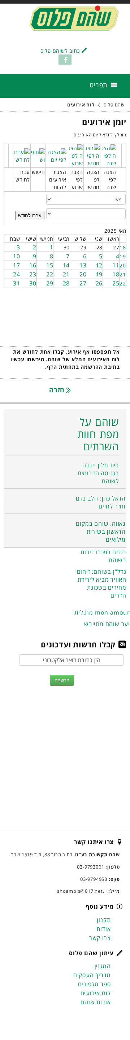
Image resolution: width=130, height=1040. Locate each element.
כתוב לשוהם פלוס (60, 50)
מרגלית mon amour (102, 612)
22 (49, 274)
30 (32, 283)
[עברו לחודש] (22, 155)
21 (123, 274)
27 (83, 283)
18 (123, 247)
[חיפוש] (38, 155)
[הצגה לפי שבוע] (75, 155)
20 (123, 265)
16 (32, 265)
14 (66, 265)
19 (123, 256)
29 (49, 283)
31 (16, 283)
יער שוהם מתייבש (107, 624)
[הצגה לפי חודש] (92, 155)
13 (83, 265)
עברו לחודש (30, 215)
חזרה (58, 389)
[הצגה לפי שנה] (108, 155)
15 (49, 265)
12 (99, 265)
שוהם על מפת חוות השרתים (98, 434)
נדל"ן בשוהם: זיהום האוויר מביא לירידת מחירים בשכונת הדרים (101, 583)
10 (16, 256)
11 (116, 265)
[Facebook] (113, 1017)
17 (16, 265)
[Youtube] (86, 1017)
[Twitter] (100, 1017)
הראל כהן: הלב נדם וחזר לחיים (101, 502)
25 (116, 283)
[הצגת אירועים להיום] (56, 155)
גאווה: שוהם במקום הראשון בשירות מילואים (101, 531)
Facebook (65, 59)
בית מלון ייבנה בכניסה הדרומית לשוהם (98, 473)
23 (32, 274)
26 (99, 283)
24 (16, 274)
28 (66, 283)
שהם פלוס (114, 105)
